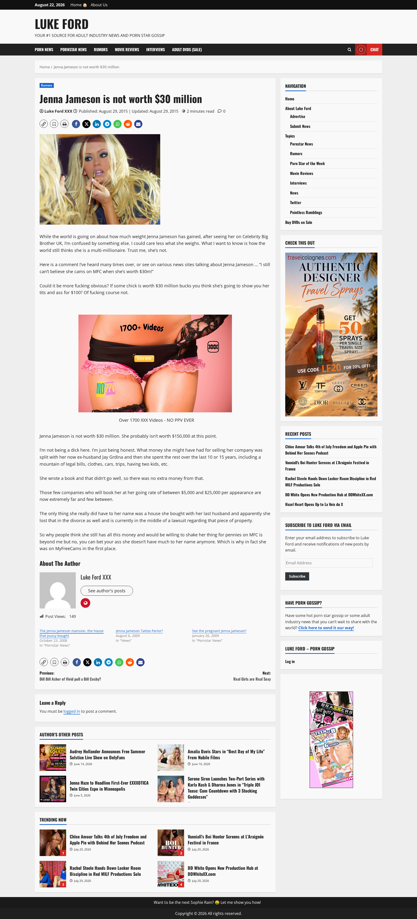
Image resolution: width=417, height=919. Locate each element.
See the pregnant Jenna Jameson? (219, 631)
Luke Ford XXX (58, 111)
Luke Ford (62, 23)
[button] (44, 124)
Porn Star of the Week (307, 163)
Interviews (155, 49)
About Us (99, 4)
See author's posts (106, 591)
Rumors (101, 49)
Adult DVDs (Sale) (187, 49)
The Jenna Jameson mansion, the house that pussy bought (72, 633)
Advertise (297, 116)
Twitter (295, 202)
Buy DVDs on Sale (298, 222)
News (294, 193)
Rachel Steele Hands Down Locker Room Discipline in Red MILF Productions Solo (53, 874)
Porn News (44, 49)
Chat (374, 49)
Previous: (70, 676)
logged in (71, 711)
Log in (290, 661)
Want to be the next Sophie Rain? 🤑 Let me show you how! (207, 902)
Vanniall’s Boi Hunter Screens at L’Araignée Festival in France (171, 842)
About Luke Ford (298, 108)
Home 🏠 (78, 4)
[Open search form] (349, 49)
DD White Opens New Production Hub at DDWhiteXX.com (171, 874)
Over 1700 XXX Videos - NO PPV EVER (156, 420)
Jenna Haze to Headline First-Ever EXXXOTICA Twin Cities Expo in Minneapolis (53, 789)
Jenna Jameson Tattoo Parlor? (139, 631)
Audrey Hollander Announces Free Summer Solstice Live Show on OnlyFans (53, 757)
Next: (252, 676)
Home (289, 99)
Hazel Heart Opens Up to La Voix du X (314, 504)
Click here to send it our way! (326, 627)
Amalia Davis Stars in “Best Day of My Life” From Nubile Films (171, 757)
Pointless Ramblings (306, 212)
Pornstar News (73, 49)
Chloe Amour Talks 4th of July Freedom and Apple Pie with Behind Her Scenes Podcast (53, 842)
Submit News (300, 126)
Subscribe (297, 576)
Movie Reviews (127, 49)
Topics (290, 136)
